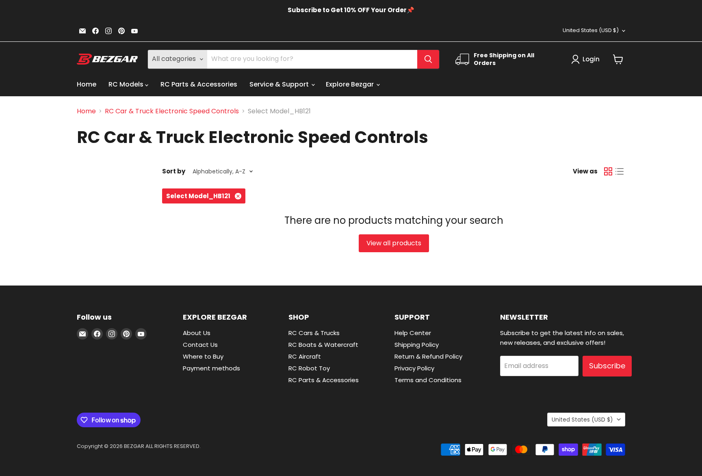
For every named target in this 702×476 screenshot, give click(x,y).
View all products (393, 243)
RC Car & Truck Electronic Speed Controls (172, 111)
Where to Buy (203, 356)
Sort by (173, 171)
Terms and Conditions (428, 380)
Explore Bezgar (350, 84)
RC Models (126, 84)
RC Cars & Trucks (314, 333)
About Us (196, 333)
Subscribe (607, 366)
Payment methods (211, 368)
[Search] (428, 59)
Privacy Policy (414, 368)
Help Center (412, 333)
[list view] (619, 171)
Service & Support (279, 84)
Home (86, 84)
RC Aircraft (304, 356)
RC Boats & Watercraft (323, 344)
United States (591, 30)
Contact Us (200, 344)
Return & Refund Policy (428, 356)
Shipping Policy (416, 344)
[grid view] (608, 171)
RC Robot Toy (309, 368)
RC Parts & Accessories (198, 84)
